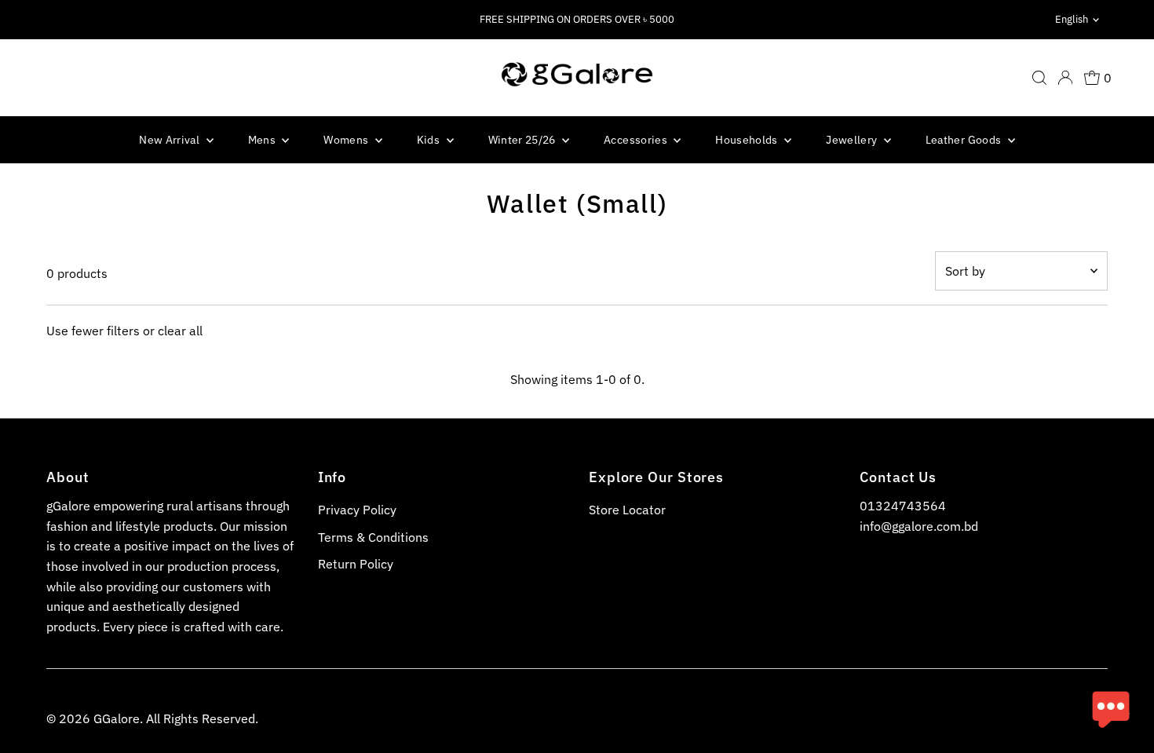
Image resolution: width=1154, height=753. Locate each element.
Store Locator (627, 509)
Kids (430, 140)
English (1071, 19)
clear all (180, 330)
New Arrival (170, 140)
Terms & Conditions (373, 537)
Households (747, 140)
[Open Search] (1039, 78)
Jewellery (853, 140)
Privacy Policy (357, 509)
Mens (263, 140)
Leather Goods (965, 140)
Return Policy (355, 564)
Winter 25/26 (523, 140)
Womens (347, 140)
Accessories (637, 140)
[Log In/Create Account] (1065, 78)
